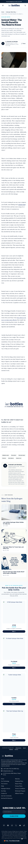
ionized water (21, 204)
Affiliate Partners (19, 793)
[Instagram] (12, 825)
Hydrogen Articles (5, 788)
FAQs (2, 786)
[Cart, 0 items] (25, 5)
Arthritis (16, 749)
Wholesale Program (20, 791)
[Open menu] (2, 5)
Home (2, 12)
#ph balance (11, 458)
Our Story (3, 791)
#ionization (13, 455)
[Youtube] (20, 825)
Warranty (17, 778)
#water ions (18, 458)
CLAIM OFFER (14, 816)
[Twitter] (16, 825)
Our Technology (5, 781)
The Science (4, 783)
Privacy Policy (18, 786)
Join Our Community (6, 795)
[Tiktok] (24, 825)
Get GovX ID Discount (6, 798)
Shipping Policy (19, 781)
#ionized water (22, 455)
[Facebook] (8, 825)
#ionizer (4, 458)
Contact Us (4, 793)
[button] (11, 841)
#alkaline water (5, 455)
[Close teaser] (22, 838)
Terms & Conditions (20, 788)
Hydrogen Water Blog (11, 12)
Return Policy (18, 783)
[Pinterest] (4, 825)
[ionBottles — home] (14, 5)
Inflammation (18, 747)
